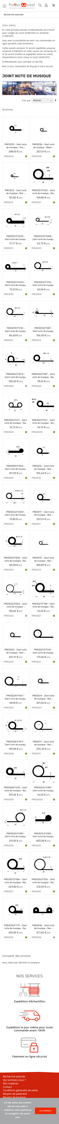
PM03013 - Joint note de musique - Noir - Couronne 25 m (43, 559)
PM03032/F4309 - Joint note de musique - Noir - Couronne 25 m (16, 514)
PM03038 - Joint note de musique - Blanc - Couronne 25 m (43, 146)
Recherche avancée (13, 14)
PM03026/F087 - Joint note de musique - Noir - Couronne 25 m (43, 376)
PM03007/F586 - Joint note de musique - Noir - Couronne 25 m (15, 881)
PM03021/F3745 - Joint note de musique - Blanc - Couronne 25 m (43, 651)
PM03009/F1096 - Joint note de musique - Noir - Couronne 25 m (16, 468)
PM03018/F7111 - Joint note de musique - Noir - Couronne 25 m (15, 927)
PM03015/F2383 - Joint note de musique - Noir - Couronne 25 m (43, 835)
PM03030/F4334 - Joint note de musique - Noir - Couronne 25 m (16, 284)
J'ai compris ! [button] (45, 1111)
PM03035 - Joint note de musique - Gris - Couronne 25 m (16, 146)
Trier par (26, 100)
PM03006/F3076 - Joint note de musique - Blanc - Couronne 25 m (16, 376)
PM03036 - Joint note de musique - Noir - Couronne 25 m (43, 927)
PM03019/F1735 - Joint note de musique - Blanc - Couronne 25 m (16, 330)
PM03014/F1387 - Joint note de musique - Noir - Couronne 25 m (43, 330)
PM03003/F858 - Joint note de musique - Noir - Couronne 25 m (15, 559)
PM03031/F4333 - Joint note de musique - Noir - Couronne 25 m (16, 238)
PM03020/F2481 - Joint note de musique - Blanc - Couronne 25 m (16, 835)
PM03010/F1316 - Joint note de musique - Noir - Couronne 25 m (43, 881)
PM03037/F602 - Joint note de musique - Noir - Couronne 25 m (43, 192)
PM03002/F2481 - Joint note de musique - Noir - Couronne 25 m (43, 789)
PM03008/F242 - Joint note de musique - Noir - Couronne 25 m (15, 789)
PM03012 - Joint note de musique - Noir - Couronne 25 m (15, 192)
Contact (7, 1087)
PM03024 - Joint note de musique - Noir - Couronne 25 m (43, 697)
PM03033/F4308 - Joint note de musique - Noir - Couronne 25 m (43, 238)
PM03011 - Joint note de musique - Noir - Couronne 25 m (43, 743)
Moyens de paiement (15, 1093)
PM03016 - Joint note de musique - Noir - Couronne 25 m (43, 468)
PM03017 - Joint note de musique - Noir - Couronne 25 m (43, 514)
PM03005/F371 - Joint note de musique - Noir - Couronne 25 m (15, 422)
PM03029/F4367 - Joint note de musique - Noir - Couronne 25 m (16, 697)
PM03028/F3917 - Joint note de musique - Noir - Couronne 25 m (16, 743)
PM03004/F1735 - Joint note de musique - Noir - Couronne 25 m (43, 284)
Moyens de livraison (14, 1097)
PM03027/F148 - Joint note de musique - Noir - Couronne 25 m (43, 605)
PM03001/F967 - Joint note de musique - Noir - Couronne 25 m (43, 422)
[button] (25, 122)
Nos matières (10, 1083)
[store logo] (22, 6)
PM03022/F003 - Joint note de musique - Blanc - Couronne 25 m (15, 605)
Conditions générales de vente (20, 1090)
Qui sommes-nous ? (14, 1080)
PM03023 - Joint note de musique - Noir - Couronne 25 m (16, 651)
